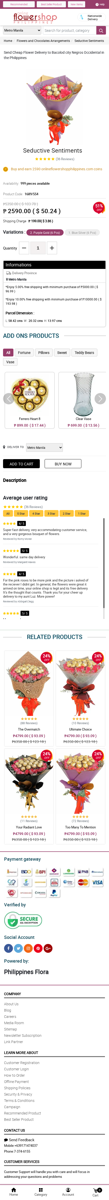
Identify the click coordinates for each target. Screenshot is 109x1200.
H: (53, 321)
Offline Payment (16, 1081)
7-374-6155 (22, 1151)
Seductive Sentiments (89, 41)
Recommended (19, 4)
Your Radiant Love (29, 827)
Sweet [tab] (62, 352)
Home (8, 41)
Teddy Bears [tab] (84, 352)
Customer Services (21, 1161)
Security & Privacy (18, 1094)
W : (33, 321)
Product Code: (20, 194)
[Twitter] (18, 948)
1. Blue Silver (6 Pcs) (82, 233)
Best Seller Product (51, 4)
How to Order (14, 1075)
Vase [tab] (10, 361)
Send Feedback (21, 1139)
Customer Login (16, 1069)
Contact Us (14, 1130)
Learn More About (21, 1052)
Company (12, 993)
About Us (11, 1003)
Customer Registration (22, 1062)
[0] (95, 1190)
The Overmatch (29, 729)
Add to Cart (21, 463)
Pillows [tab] (43, 352)
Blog (7, 1010)
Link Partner (13, 1041)
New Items (77, 4)
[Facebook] (8, 948)
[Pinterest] (38, 948)
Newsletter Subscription (23, 1035)
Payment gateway (22, 859)
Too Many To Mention (80, 827)
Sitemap (10, 1029)
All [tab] (8, 352)
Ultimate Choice (80, 729)
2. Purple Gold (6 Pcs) (45, 233)
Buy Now (63, 463)
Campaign (12, 1106)
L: (14, 321)
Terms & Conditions (19, 1100)
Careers (10, 1016)
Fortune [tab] (24, 352)
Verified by (15, 905)
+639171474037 (26, 1145)
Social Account (19, 937)
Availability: (26, 183)
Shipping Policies (17, 1087)
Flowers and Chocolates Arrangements (43, 41)
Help (102, 4)
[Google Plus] (48, 948)
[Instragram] (28, 948)
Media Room (14, 1022)
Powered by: (16, 961)
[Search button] (101, 30)
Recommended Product (22, 1113)
